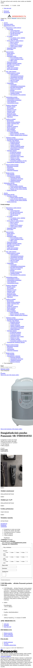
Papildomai (3, 525)
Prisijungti (6, 11)
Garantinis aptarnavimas (10, 645)
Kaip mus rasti (7, 8)
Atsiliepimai (4, 526)
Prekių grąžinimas (8, 634)
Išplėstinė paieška (5, 369)
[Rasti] (1, 372)
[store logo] (16, 18)
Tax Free (6, 643)
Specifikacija (4, 523)
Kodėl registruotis (8, 642)
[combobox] (8, 367)
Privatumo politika (8, 636)
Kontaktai (6, 625)
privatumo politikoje (6, 656)
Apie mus (6, 624)
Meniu (2, 20)
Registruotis (7, 12)
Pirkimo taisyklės (8, 633)
